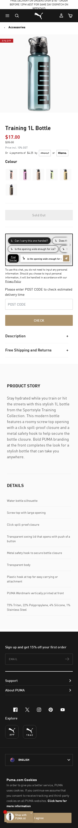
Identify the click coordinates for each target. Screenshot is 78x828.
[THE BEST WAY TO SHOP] (12, 732)
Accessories (16, 27)
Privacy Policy (13, 281)
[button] (8, 15)
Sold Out (39, 215)
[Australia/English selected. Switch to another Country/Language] (39, 760)
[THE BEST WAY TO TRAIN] (29, 732)
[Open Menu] (8, 15)
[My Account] (61, 16)
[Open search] (17, 16)
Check (39, 320)
